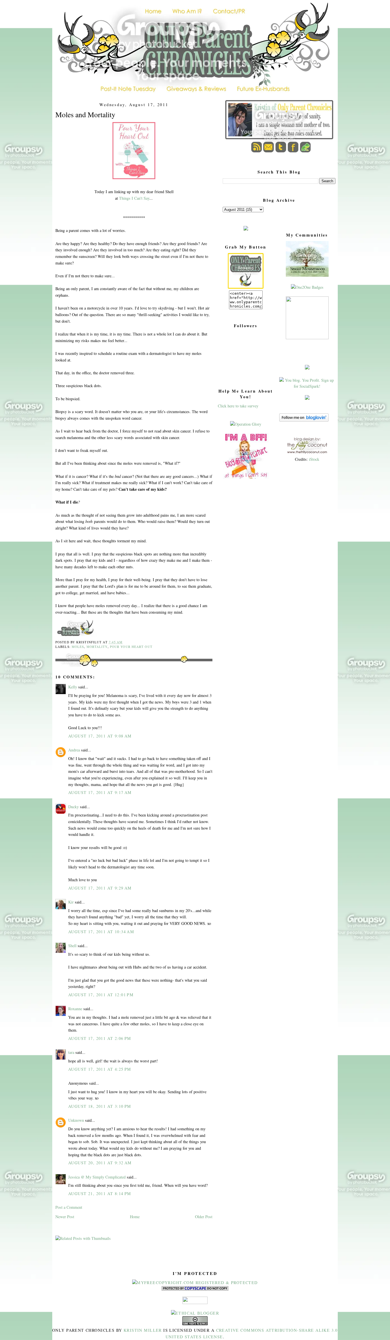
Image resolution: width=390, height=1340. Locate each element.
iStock (314, 459)
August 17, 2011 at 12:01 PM (101, 994)
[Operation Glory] (245, 424)
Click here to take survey (238, 406)
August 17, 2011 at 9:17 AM (100, 792)
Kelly (72, 687)
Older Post (203, 1216)
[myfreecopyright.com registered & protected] (195, 1282)
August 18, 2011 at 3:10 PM (99, 1106)
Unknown (76, 1120)
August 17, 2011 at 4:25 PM (99, 1069)
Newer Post (64, 1216)
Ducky (73, 806)
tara (71, 1052)
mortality (97, 646)
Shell (72, 945)
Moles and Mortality (85, 114)
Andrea (74, 750)
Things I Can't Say (134, 198)
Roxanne (75, 1008)
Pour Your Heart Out (131, 646)
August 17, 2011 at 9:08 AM (100, 736)
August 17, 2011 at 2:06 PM (99, 1038)
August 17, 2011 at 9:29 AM (100, 888)
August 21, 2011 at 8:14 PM (99, 1193)
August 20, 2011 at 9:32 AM (100, 1162)
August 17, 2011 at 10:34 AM (101, 931)
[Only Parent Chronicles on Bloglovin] (304, 420)
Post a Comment (68, 1207)
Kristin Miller (143, 1330)
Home (135, 1216)
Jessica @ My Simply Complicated (97, 1177)
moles (78, 646)
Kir (71, 902)
